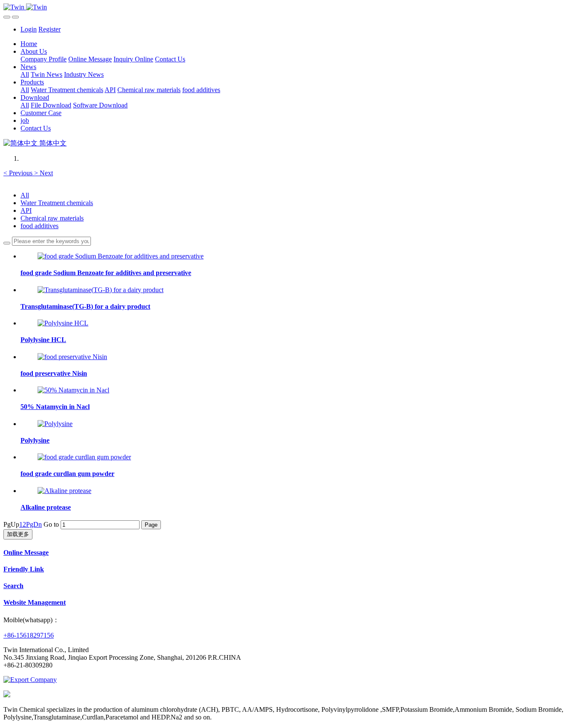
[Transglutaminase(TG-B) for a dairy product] (100, 289)
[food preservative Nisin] (72, 356)
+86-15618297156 (28, 635)
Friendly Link (23, 569)
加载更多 (18, 534)
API (26, 210)
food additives (39, 225)
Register (49, 29)
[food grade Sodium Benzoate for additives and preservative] (121, 256)
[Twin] (291, 7)
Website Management (34, 602)
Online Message (26, 552)
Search (13, 585)
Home (28, 43)
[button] (18, 173)
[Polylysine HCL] (63, 323)
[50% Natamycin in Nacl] (73, 390)
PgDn (34, 524)
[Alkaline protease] (64, 490)
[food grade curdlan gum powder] (84, 457)
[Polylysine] (55, 423)
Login (28, 29)
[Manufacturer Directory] (30, 679)
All (24, 74)
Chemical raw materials (52, 218)
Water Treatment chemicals (56, 202)
